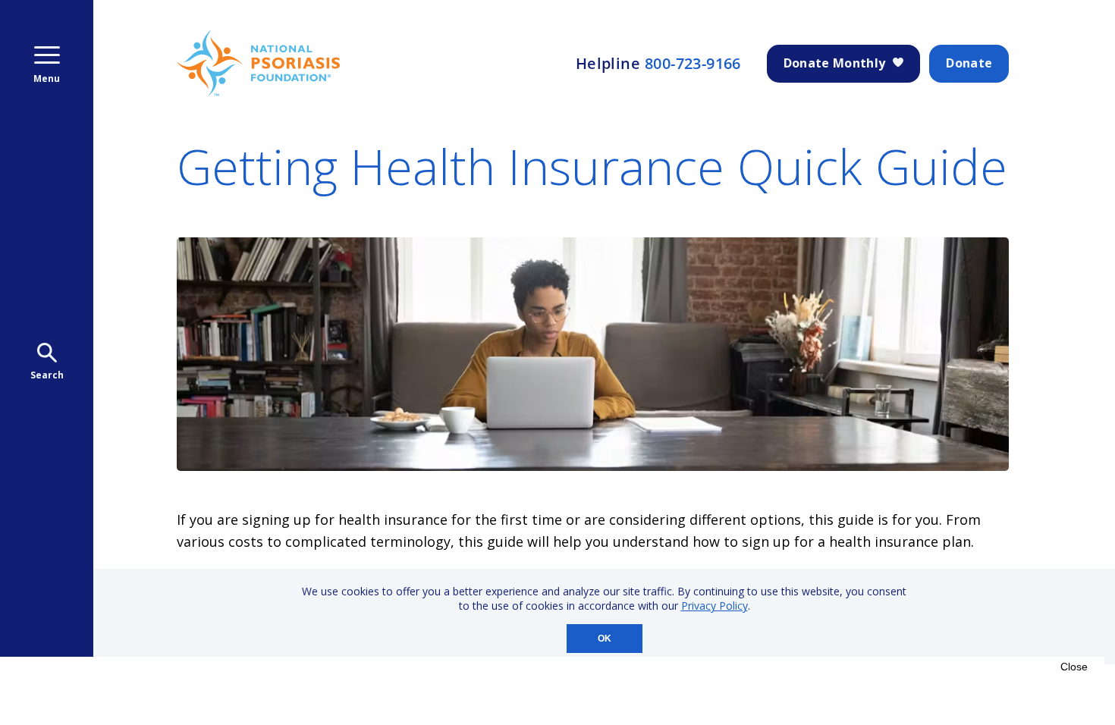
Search (47, 375)
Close (1074, 667)
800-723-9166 (693, 63)
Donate (969, 63)
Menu (46, 78)
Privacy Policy (714, 605)
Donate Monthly (834, 63)
